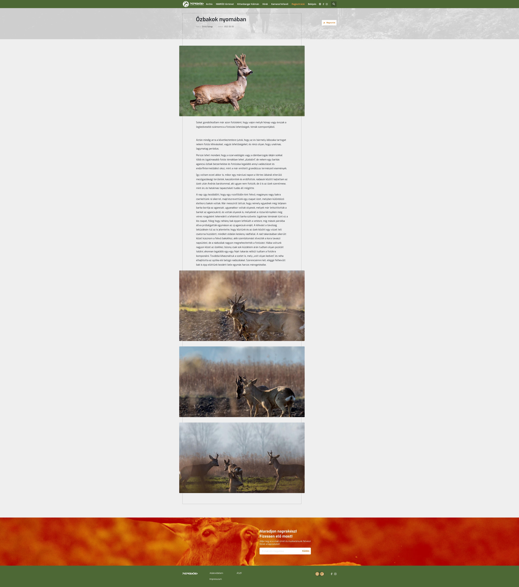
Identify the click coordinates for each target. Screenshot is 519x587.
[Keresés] (334, 4)
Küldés (305, 551)
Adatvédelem (216, 573)
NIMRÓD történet (225, 4)
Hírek (265, 4)
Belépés (312, 4)
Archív (209, 4)
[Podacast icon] (320, 4)
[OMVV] (322, 574)
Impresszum (216, 579)
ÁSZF (239, 573)
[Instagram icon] (327, 4)
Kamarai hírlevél (279, 4)
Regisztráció (298, 4)
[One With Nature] (317, 574)
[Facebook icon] (323, 4)
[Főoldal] (193, 4)
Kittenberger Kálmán (248, 4)
